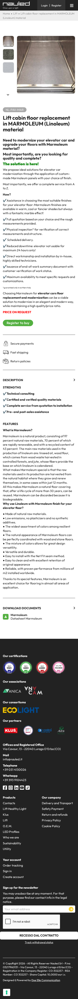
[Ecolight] (21, 710)
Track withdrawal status (39, 942)
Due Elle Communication (45, 980)
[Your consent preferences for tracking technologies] (6, 992)
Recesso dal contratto (39, 935)
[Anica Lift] (12, 690)
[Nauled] (18, 5)
